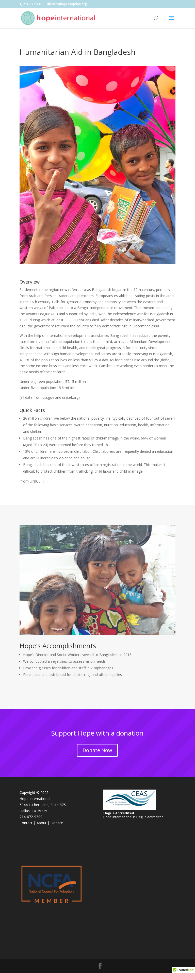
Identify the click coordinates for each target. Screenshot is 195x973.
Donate (57, 822)
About (41, 822)
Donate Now (97, 750)
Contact (26, 822)
